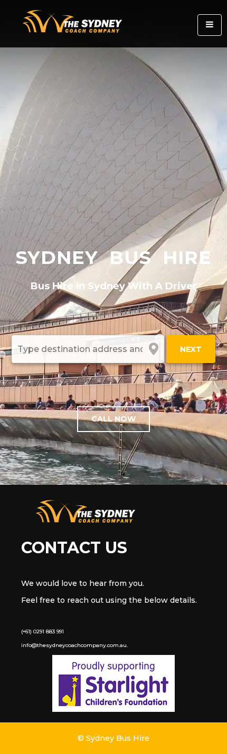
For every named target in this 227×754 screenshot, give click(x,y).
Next (191, 349)
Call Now (113, 419)
